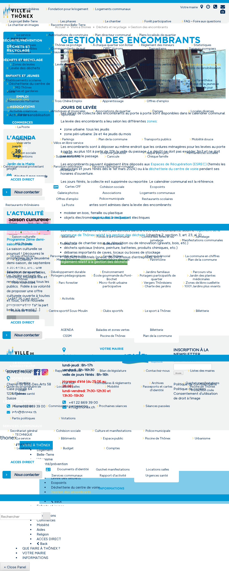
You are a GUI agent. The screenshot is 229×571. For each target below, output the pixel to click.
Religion (43, 534)
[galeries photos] (223, 12)
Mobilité (43, 525)
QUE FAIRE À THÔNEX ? (41, 548)
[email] (223, 7)
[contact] (215, 7)
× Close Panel (15, 567)
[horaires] (208, 7)
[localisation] (202, 7)
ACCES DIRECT (49, 539)
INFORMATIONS (35, 558)
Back (43, 544)
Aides (41, 530)
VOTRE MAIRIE (34, 553)
